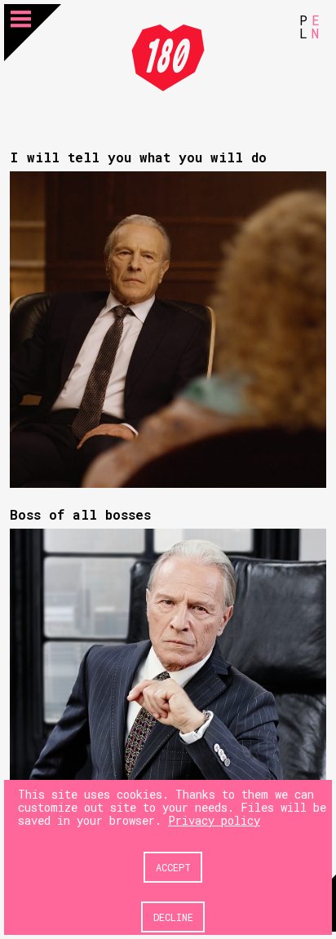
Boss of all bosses (80, 514)
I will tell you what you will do (138, 157)
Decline (173, 916)
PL (303, 26)
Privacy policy (214, 820)
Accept (173, 867)
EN (316, 26)
